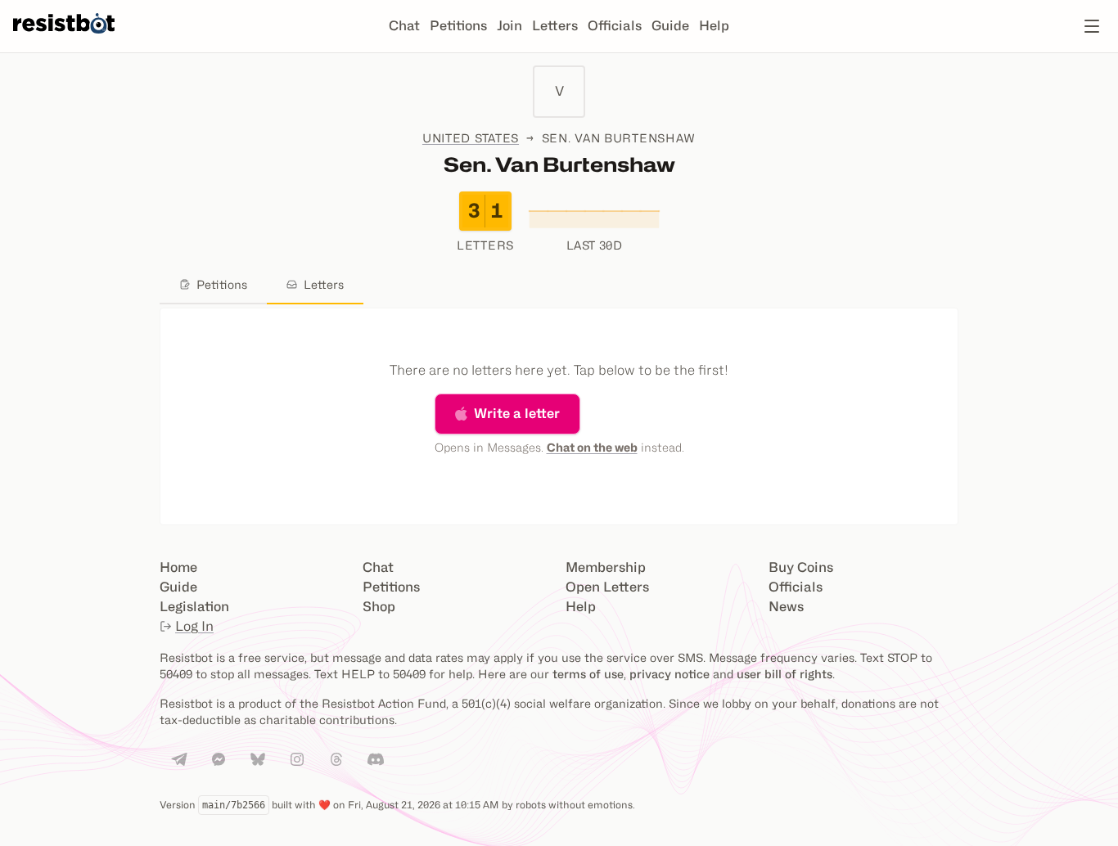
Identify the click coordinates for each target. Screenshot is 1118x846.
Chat (404, 26)
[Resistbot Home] (64, 39)
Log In (194, 626)
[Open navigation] (1092, 26)
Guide (670, 26)
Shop (379, 606)
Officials (615, 26)
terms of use (588, 674)
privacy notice (669, 674)
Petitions (458, 26)
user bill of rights (784, 674)
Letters (555, 26)
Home (178, 567)
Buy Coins (801, 567)
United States (470, 138)
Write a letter (517, 413)
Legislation (194, 606)
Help (714, 26)
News (786, 606)
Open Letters (607, 587)
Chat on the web (592, 447)
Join (509, 26)
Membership (606, 567)
